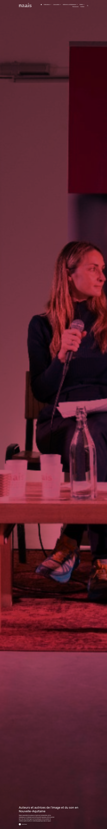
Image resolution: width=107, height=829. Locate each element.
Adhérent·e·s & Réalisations (69, 4)
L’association (56, 4)
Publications (47, 4)
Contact (82, 6)
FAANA (81, 4)
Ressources (76, 6)
